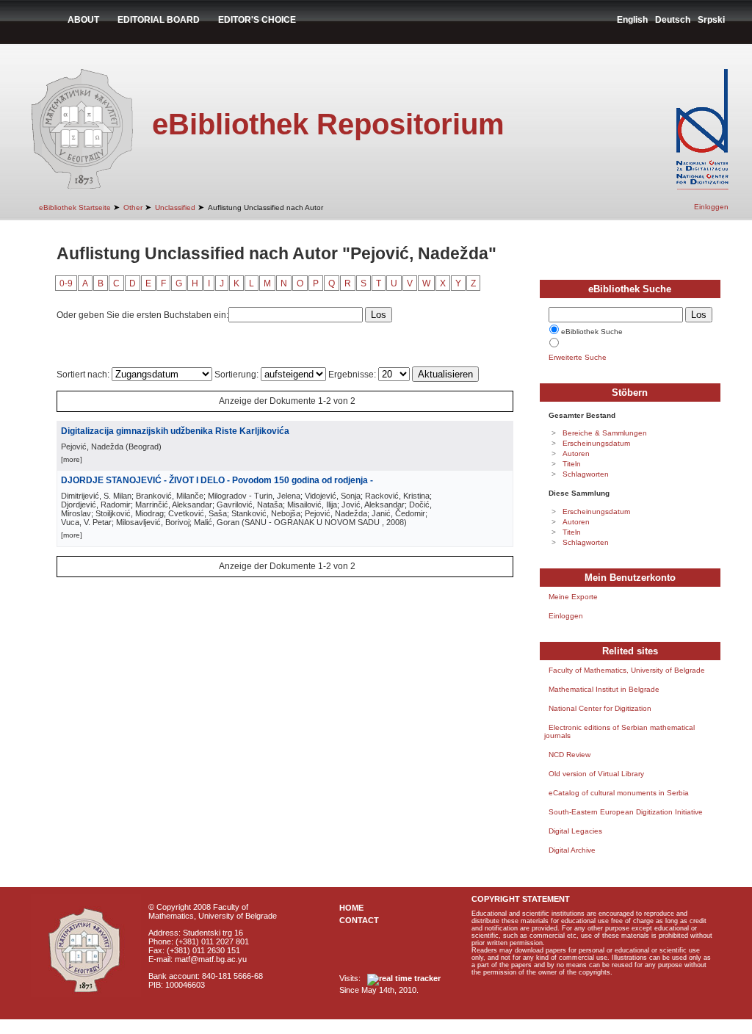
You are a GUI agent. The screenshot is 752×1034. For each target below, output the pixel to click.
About (83, 20)
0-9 (66, 283)
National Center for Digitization (600, 708)
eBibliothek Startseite (75, 207)
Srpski (711, 20)
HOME (351, 907)
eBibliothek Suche (592, 332)
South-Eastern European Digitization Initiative (626, 812)
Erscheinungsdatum (596, 443)
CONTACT (359, 920)
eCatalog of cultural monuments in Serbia (619, 793)
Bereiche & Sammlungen (605, 433)
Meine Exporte (573, 597)
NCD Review (569, 755)
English (632, 20)
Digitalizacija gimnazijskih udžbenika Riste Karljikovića (175, 431)
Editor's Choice (257, 20)
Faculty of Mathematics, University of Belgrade (627, 670)
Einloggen (711, 207)
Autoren (576, 453)
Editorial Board (159, 20)
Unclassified (175, 207)
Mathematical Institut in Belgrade (604, 689)
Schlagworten (586, 474)
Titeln (572, 464)
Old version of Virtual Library (596, 774)
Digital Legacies (575, 831)
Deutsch (672, 20)
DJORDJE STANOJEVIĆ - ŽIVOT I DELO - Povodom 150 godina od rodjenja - (217, 480)
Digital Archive (572, 850)
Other (132, 207)
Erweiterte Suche (578, 357)
